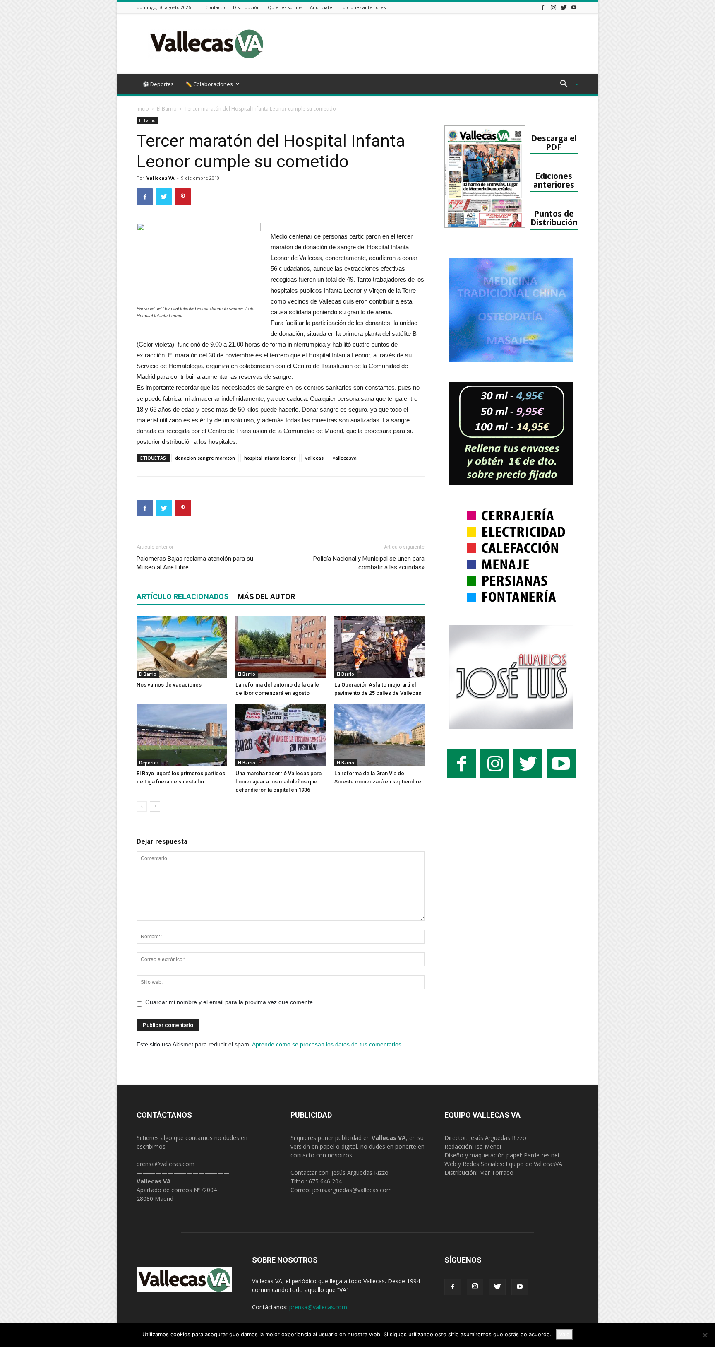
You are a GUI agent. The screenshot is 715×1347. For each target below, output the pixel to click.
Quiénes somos (285, 7)
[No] (705, 1335)
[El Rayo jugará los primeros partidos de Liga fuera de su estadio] (182, 735)
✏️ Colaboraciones (209, 84)
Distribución (246, 7)
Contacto (215, 7)
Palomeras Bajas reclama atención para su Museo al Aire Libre (195, 563)
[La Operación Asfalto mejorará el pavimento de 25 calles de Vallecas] (379, 647)
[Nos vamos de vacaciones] (182, 647)
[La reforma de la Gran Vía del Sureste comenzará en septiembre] (379, 735)
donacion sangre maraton (205, 458)
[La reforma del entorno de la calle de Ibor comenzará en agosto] (280, 647)
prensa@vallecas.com (165, 1164)
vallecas (314, 458)
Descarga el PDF (554, 142)
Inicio (143, 108)
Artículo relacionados (183, 596)
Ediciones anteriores (363, 7)
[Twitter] (563, 7)
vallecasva (345, 458)
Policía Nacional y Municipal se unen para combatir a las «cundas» (369, 563)
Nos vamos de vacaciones (169, 685)
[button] (566, 85)
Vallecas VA (160, 178)
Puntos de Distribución (554, 218)
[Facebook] (542, 7)
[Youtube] (573, 7)
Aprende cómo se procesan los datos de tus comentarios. (327, 1044)
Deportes (149, 763)
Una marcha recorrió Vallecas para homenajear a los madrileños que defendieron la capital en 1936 (278, 781)
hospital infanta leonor (270, 458)
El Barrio (167, 108)
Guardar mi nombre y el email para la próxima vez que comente (229, 1002)
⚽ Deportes (158, 84)
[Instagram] (553, 7)
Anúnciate (321, 7)
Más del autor (266, 596)
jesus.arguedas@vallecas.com (352, 1190)
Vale (564, 1334)
